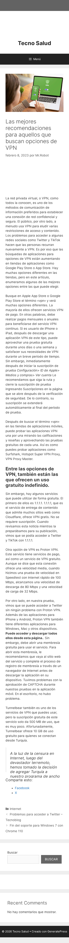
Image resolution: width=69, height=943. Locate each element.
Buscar (12, 852)
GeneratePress (57, 931)
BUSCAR (51, 859)
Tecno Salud (34, 43)
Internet (15, 809)
